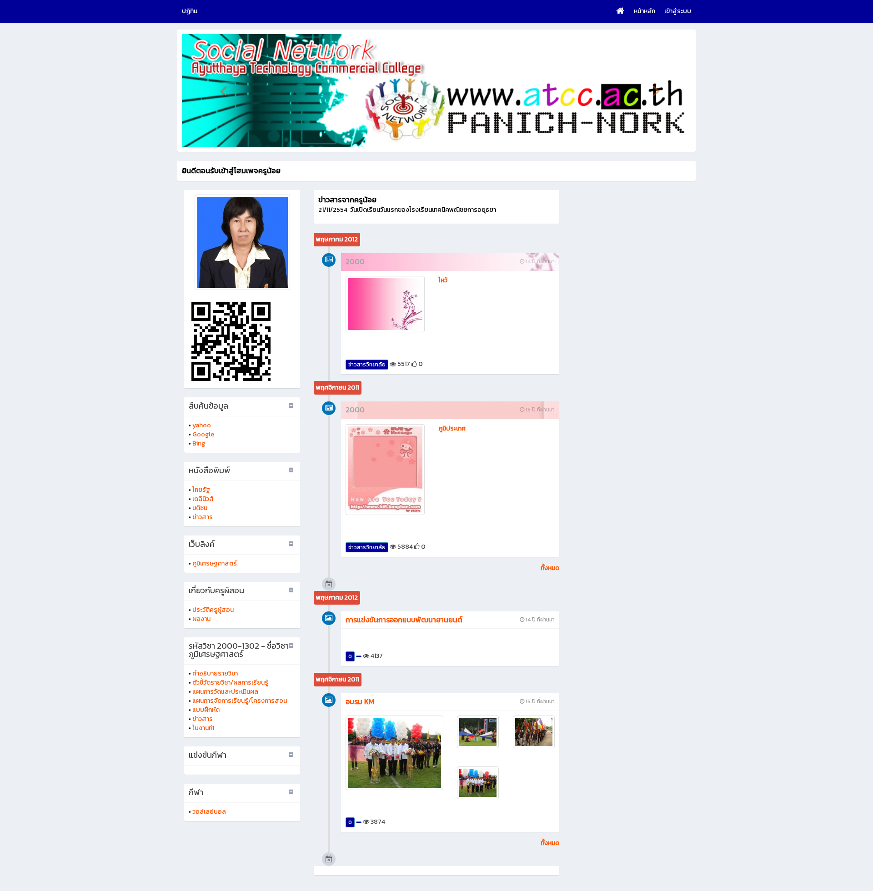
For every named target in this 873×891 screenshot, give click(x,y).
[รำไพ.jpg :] (242, 242)
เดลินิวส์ (203, 499)
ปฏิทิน (189, 11)
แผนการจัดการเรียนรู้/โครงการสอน (239, 701)
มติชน (199, 508)
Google (203, 434)
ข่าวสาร (202, 517)
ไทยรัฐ (201, 490)
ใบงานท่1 (203, 728)
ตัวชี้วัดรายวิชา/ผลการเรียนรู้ (230, 682)
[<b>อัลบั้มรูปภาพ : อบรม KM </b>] (394, 753)
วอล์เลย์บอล (209, 811)
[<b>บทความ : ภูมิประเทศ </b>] (385, 469)
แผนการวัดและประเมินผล (225, 691)
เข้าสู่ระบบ (677, 11)
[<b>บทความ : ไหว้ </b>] (385, 304)
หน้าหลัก (644, 11)
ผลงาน (201, 619)
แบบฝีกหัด (206, 710)
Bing (198, 443)
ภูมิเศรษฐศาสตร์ (214, 563)
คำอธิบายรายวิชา (215, 673)
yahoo (201, 425)
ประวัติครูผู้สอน (213, 610)
